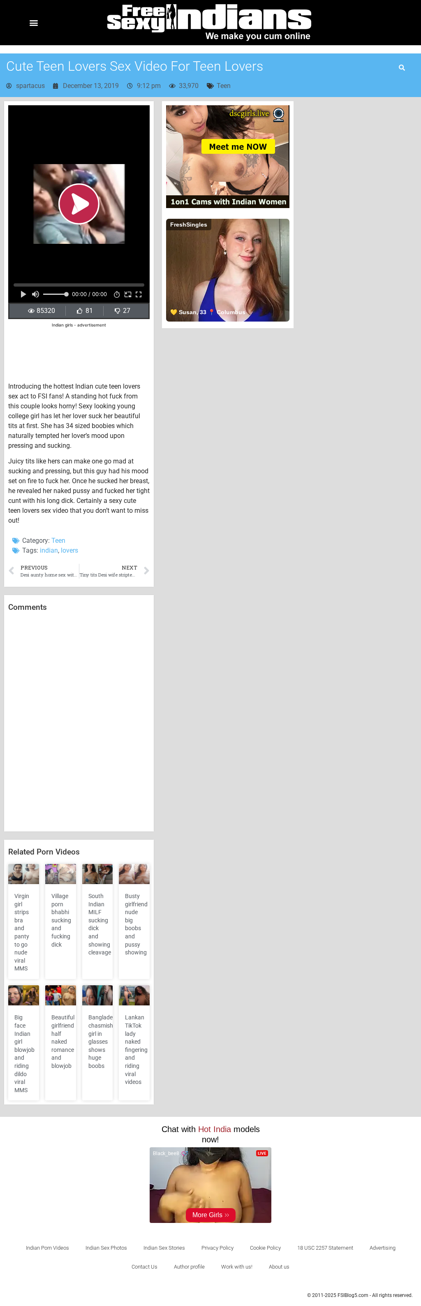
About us (279, 1267)
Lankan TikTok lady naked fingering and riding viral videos (136, 1049)
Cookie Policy (265, 1248)
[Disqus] (79, 722)
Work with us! (236, 1267)
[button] (33, 23)
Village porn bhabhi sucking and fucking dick (61, 920)
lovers (69, 550)
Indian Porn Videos (47, 1248)
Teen (224, 86)
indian (49, 550)
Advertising (383, 1248)
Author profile (189, 1267)
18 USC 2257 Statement (325, 1248)
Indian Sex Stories (164, 1248)
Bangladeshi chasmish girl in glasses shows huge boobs (104, 1041)
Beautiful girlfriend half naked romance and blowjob (62, 1041)
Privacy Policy (217, 1248)
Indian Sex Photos (106, 1248)
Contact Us (144, 1267)
